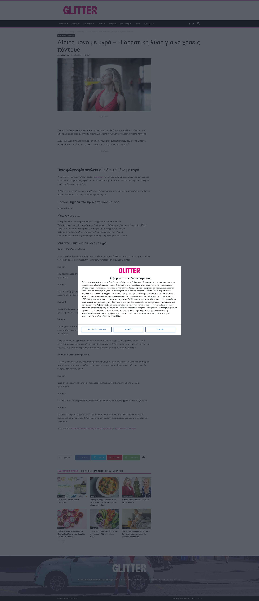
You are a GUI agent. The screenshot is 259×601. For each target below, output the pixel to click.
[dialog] (129, 300)
